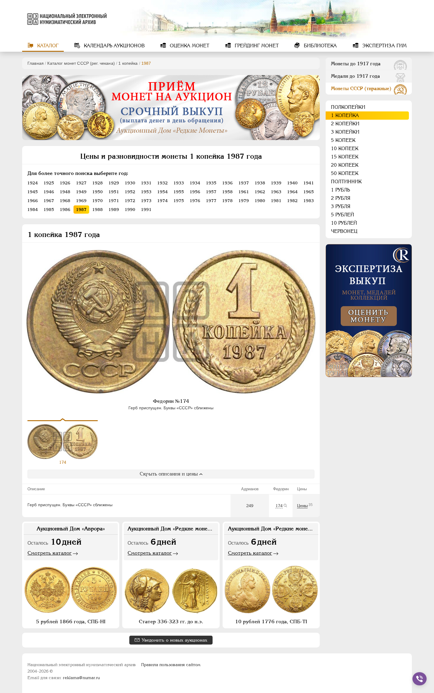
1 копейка (128, 63)
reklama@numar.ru (81, 677)
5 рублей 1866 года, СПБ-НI (70, 621)
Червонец (344, 231)
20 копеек (344, 165)
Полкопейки (348, 107)
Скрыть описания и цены (169, 474)
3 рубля (340, 206)
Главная (35, 63)
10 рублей (344, 223)
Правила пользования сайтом (170, 664)
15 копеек (344, 157)
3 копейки (345, 132)
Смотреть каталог (49, 553)
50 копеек (344, 173)
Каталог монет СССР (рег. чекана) (81, 63)
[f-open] (419, 679)
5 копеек (343, 140)
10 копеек (344, 148)
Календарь (113, 45)
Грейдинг (256, 45)
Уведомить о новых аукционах (174, 639)
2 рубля (340, 198)
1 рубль (340, 190)
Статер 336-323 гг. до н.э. (171, 621)
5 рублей (342, 215)
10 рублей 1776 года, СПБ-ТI (271, 621)
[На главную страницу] (66, 19)
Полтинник (346, 181)
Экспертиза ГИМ (384, 45)
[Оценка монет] (369, 310)
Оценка (188, 45)
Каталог (47, 45)
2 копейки (345, 123)
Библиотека (319, 45)
